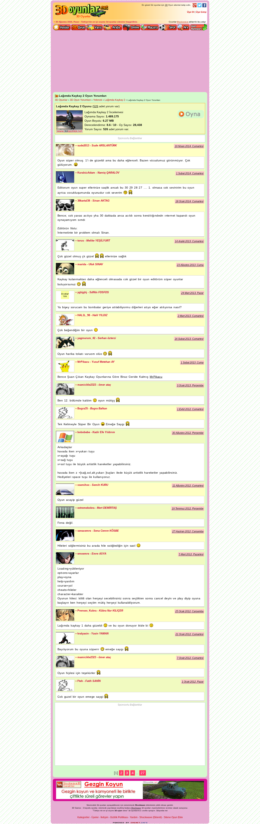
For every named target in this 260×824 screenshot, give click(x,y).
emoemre (65, 558)
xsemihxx (65, 489)
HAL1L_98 (65, 319)
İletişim (104, 817)
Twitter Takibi (199, 5)
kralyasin (65, 638)
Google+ (195, 5)
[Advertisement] (130, 61)
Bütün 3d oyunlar (78, 27)
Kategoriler (83, 817)
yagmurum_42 (65, 342)
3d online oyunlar (131, 27)
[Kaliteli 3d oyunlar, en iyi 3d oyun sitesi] (81, 17)
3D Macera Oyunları (150, 27)
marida (65, 269)
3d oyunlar (111, 22)
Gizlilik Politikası (119, 817)
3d (129, 811)
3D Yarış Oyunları (94, 27)
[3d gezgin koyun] (130, 798)
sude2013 (65, 150)
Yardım (134, 817)
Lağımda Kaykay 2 (115, 100)
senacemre (65, 535)
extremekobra (65, 512)
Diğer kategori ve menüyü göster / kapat (198, 27)
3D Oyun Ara (183, 27)
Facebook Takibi (204, 5)
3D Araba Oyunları (112, 27)
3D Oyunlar (61, 100)
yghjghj (65, 297)
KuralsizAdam (65, 177)
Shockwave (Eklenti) (150, 817)
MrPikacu (65, 366)
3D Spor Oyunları (168, 27)
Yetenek (97, 100)
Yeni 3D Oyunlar (62, 27)
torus (65, 245)
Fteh (65, 685)
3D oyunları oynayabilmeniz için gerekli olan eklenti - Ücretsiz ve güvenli (187, 22)
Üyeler (95, 817)
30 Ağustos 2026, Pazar (67, 22)
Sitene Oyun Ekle (173, 817)
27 (143, 773)
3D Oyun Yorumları (80, 100)
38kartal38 (65, 205)
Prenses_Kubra (65, 615)
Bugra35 (65, 413)
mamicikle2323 (65, 389)
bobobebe (65, 436)
